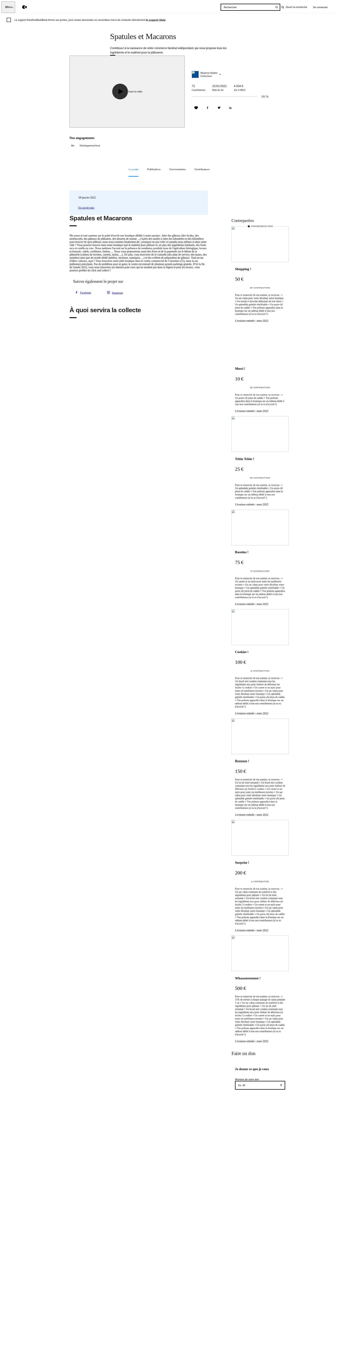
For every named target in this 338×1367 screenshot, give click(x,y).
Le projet (133, 169)
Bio (72, 145)
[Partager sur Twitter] (219, 107)
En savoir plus (86, 207)
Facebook (85, 292)
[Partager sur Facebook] (207, 107)
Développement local (90, 145)
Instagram (117, 292)
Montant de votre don (247, 1079)
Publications (154, 169)
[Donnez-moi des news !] (196, 107)
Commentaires (177, 169)
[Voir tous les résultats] (277, 7)
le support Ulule (156, 19)
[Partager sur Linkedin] (230, 107)
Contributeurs (202, 169)
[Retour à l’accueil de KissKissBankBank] (22, 7)
